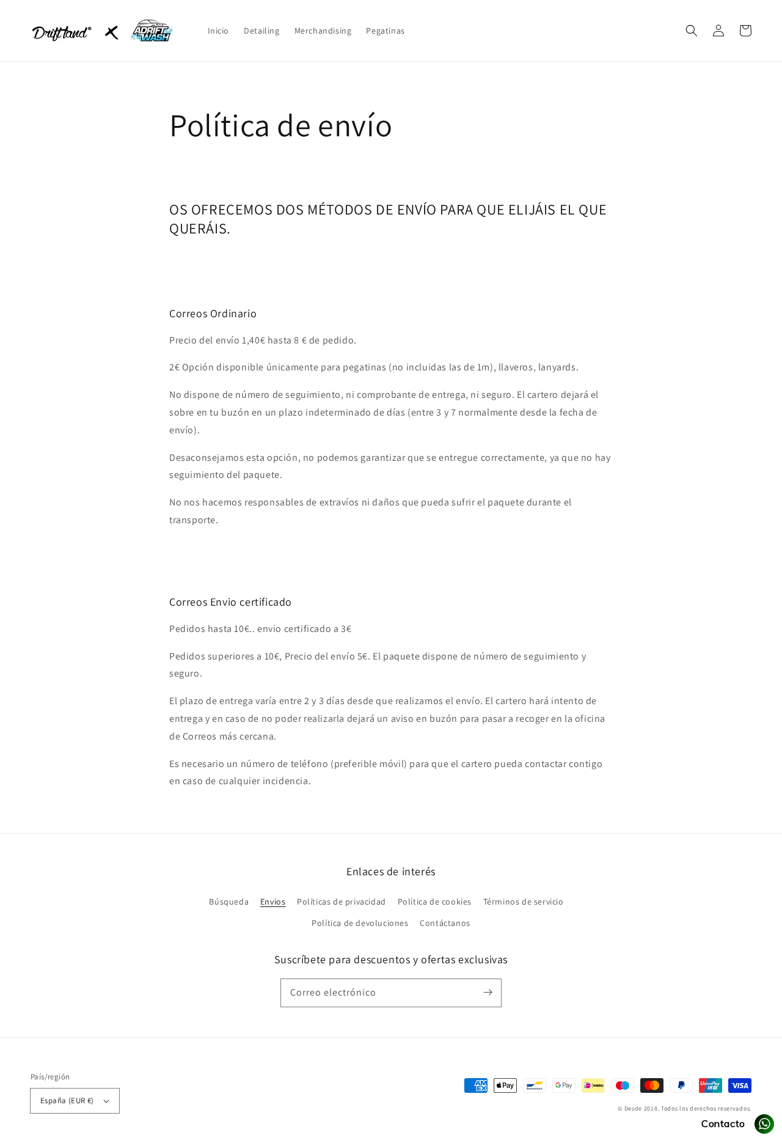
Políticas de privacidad (341, 901)
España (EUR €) (67, 1100)
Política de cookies (435, 901)
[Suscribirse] (487, 992)
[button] (691, 30)
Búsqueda (229, 901)
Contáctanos (445, 922)
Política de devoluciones (360, 922)
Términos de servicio (523, 901)
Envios (273, 901)
